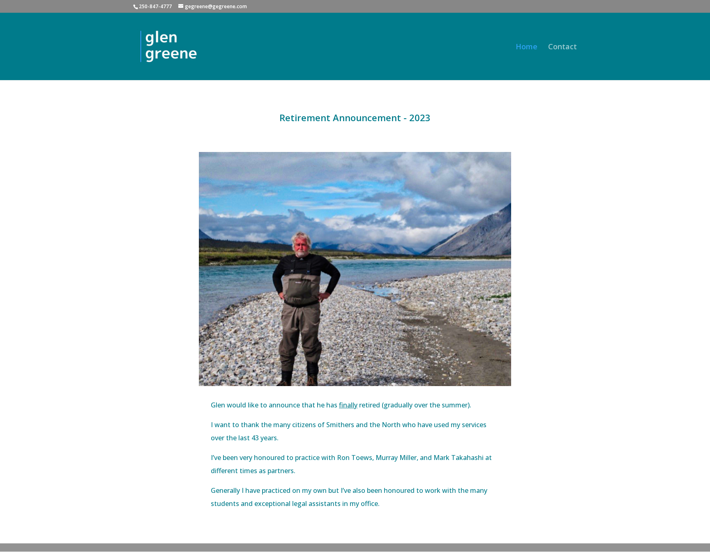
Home (526, 47)
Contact (562, 47)
